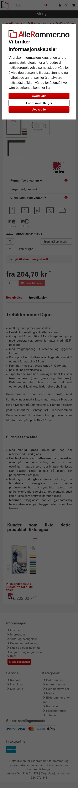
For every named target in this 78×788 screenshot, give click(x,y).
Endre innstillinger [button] (39, 103)
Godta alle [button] (39, 96)
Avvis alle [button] (39, 109)
